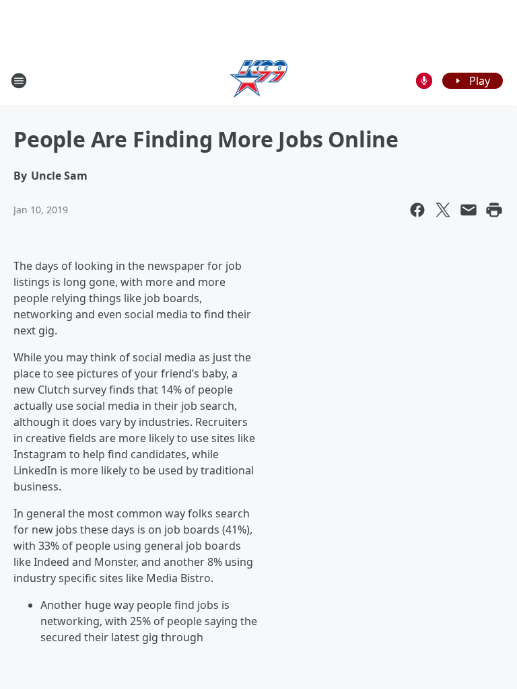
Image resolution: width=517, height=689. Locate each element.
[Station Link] (259, 80)
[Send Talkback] (424, 81)
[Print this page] (494, 210)
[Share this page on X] (443, 210)
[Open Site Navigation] (19, 81)
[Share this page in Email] (468, 210)
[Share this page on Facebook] (417, 210)
